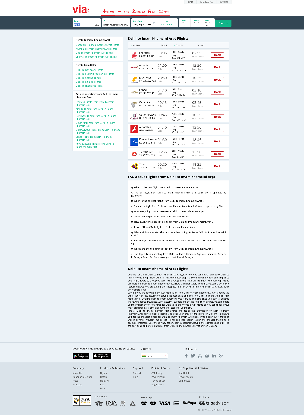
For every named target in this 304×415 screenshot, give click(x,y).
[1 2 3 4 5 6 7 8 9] (184, 25)
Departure (137, 21)
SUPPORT (224, 2)
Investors (77, 384)
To (105, 21)
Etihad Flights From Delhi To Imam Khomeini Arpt (94, 138)
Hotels (103, 376)
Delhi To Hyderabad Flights (90, 85)
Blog (135, 376)
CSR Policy (156, 373)
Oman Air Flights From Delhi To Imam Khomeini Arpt (95, 124)
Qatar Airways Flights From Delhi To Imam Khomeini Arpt (98, 131)
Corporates (184, 380)
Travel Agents (186, 376)
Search (223, 23)
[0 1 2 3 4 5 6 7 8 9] (196, 25)
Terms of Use (158, 380)
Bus (102, 384)
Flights (103, 373)
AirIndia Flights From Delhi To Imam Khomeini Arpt (94, 110)
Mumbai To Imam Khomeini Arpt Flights (96, 48)
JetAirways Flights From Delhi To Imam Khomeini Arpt (96, 117)
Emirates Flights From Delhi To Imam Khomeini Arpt (95, 103)
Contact (137, 373)
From (76, 21)
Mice (102, 388)
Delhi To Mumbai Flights (88, 81)
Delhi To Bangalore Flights (89, 69)
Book (217, 55)
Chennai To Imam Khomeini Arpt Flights (96, 56)
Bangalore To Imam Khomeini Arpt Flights (97, 44)
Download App (206, 2)
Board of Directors (82, 376)
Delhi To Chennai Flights (88, 77)
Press (75, 380)
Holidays (104, 380)
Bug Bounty (157, 384)
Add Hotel (184, 373)
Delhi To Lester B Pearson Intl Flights (95, 73)
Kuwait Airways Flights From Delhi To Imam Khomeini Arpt (95, 145)
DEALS (190, 2)
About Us (77, 373)
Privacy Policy (158, 376)
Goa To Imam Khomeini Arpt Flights (94, 52)
